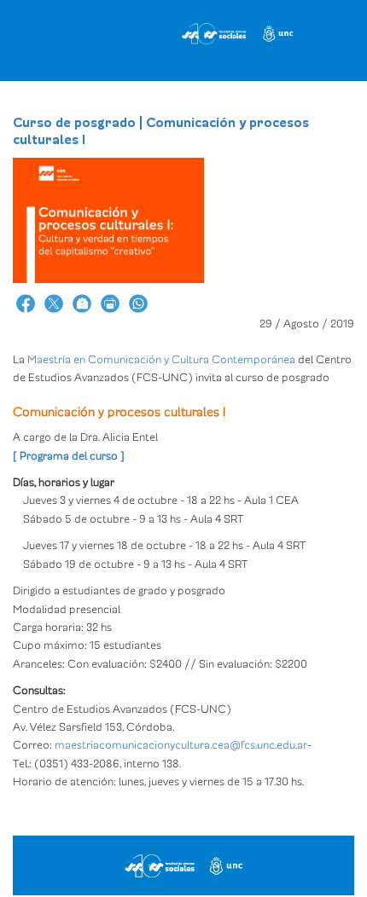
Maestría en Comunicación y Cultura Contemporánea (161, 360)
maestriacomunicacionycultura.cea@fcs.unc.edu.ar (181, 745)
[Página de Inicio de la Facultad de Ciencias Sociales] (173, 29)
